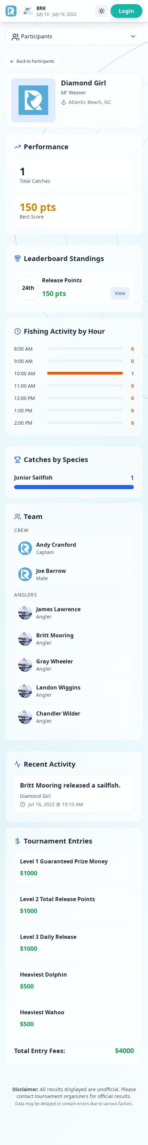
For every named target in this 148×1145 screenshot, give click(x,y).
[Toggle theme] (101, 11)
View (120, 293)
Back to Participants (35, 61)
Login (126, 11)
